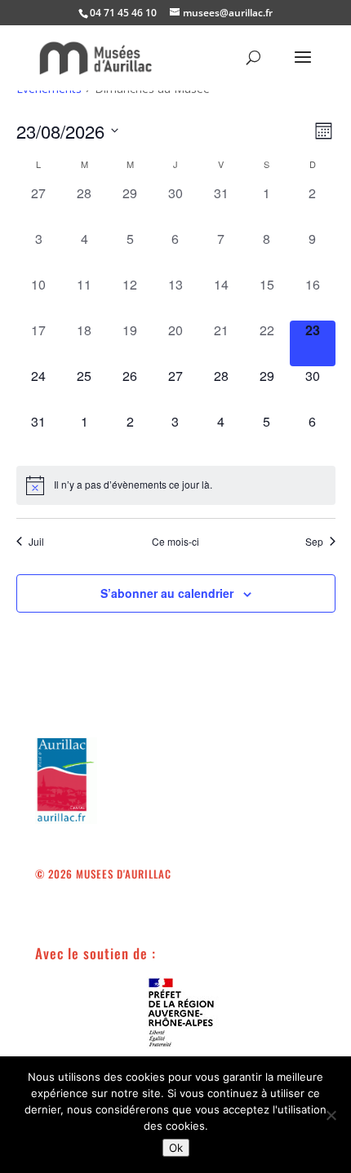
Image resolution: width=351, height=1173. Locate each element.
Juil (36, 541)
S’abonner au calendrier (166, 593)
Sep (314, 541)
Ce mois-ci (175, 541)
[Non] (330, 1115)
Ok (176, 1147)
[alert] (175, 485)
